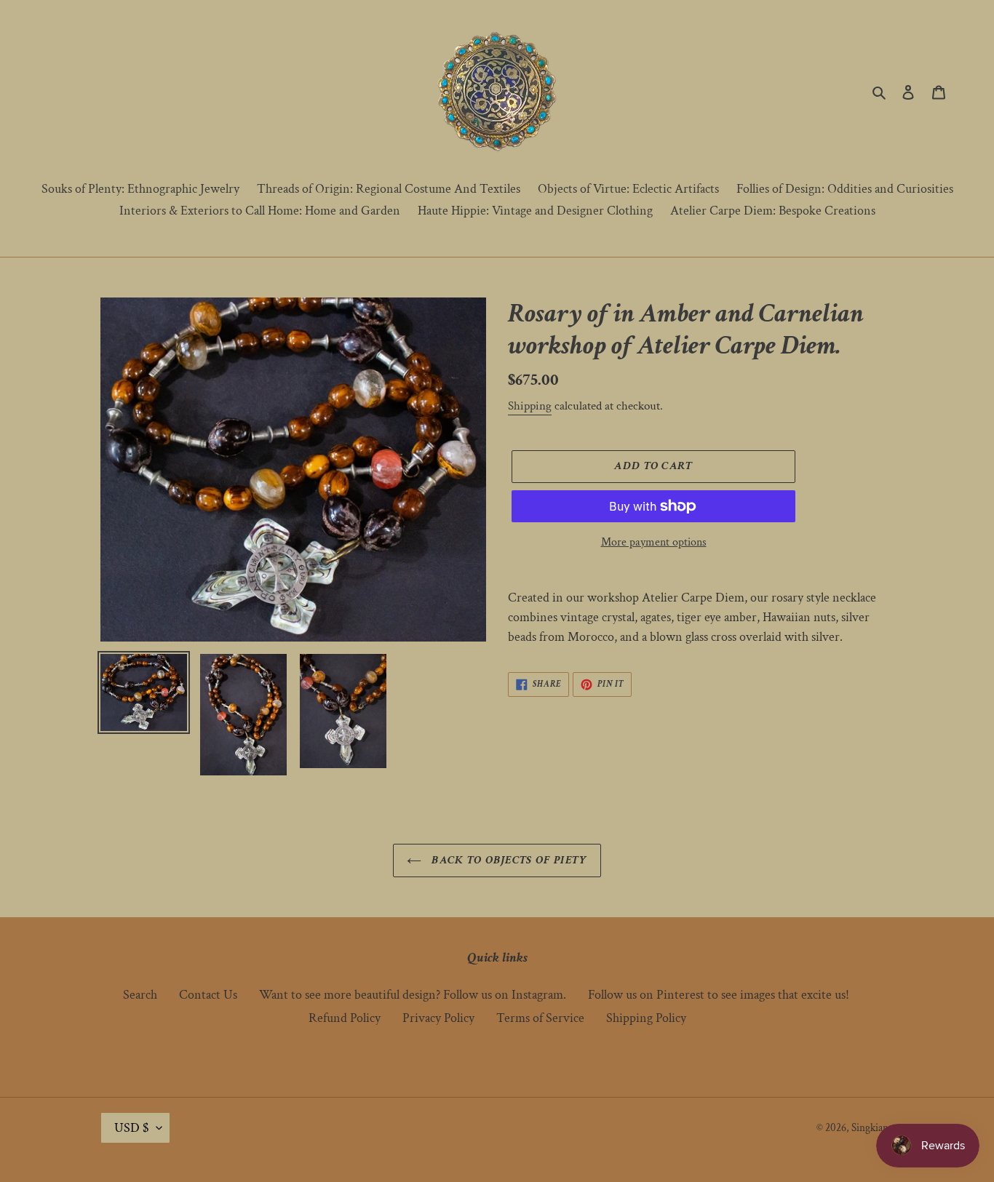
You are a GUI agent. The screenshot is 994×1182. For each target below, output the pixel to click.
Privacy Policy (438, 1018)
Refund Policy (345, 1018)
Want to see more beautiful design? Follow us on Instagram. (412, 994)
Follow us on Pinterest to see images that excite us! (718, 994)
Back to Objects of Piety (508, 860)
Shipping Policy (646, 1018)
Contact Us (208, 994)
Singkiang (872, 1128)
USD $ (131, 1127)
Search (140, 994)
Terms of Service (540, 1018)
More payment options (654, 542)
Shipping (530, 406)
